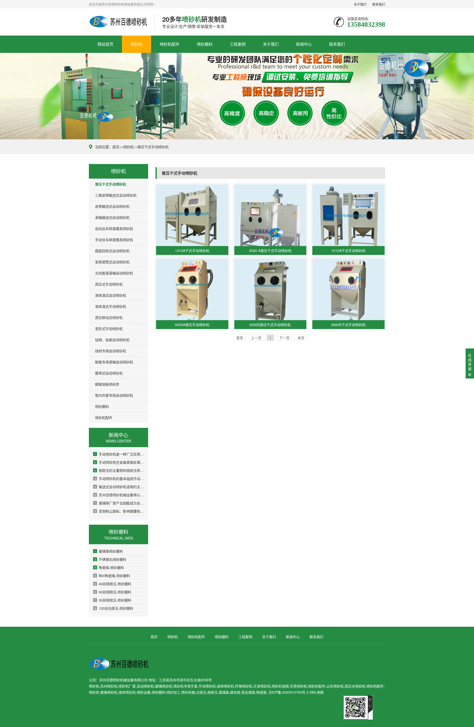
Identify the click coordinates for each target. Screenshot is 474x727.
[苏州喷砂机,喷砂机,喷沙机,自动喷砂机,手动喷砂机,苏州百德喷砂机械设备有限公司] (118, 22)
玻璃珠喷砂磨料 (108, 551)
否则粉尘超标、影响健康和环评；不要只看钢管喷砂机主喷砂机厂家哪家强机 (119, 511)
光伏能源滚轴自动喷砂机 (114, 272)
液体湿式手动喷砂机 (110, 306)
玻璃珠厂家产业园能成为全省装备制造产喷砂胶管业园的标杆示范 (119, 502)
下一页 (284, 337)
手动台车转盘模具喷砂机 (114, 239)
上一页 (256, 337)
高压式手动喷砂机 (109, 284)
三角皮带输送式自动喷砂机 (116, 195)
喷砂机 (136, 44)
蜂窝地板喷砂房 (107, 384)
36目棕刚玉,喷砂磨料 (112, 600)
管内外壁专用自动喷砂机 (114, 395)
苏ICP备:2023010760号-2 (289, 692)
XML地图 (317, 692)
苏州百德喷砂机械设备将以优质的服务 (119, 494)
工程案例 (238, 44)
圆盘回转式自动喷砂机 (112, 250)
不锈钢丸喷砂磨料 (110, 559)
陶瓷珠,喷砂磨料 (109, 567)
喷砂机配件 (169, 44)
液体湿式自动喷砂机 (110, 295)
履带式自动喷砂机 (109, 373)
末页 (300, 337)
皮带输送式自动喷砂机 (112, 206)
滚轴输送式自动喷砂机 (112, 217)
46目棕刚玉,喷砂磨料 (112, 583)
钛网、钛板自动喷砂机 (112, 339)
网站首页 (105, 44)
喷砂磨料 (205, 44)
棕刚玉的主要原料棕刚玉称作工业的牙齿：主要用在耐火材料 (119, 470)
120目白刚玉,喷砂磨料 (113, 608)
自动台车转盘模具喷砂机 (114, 228)
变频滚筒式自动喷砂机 (112, 261)
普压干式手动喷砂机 (153, 146)
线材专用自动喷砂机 (110, 350)
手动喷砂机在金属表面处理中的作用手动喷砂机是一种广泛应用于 (119, 462)
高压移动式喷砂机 (109, 317)
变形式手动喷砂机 (109, 328)
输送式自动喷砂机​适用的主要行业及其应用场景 (119, 486)
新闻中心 (304, 44)
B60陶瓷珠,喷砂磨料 (112, 575)
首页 (115, 146)
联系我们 (378, 4)
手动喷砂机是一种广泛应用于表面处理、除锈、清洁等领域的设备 (119, 454)
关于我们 (360, 4)
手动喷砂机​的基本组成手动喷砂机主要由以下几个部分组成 (119, 478)
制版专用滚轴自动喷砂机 (114, 361)
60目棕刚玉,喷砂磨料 (112, 591)
